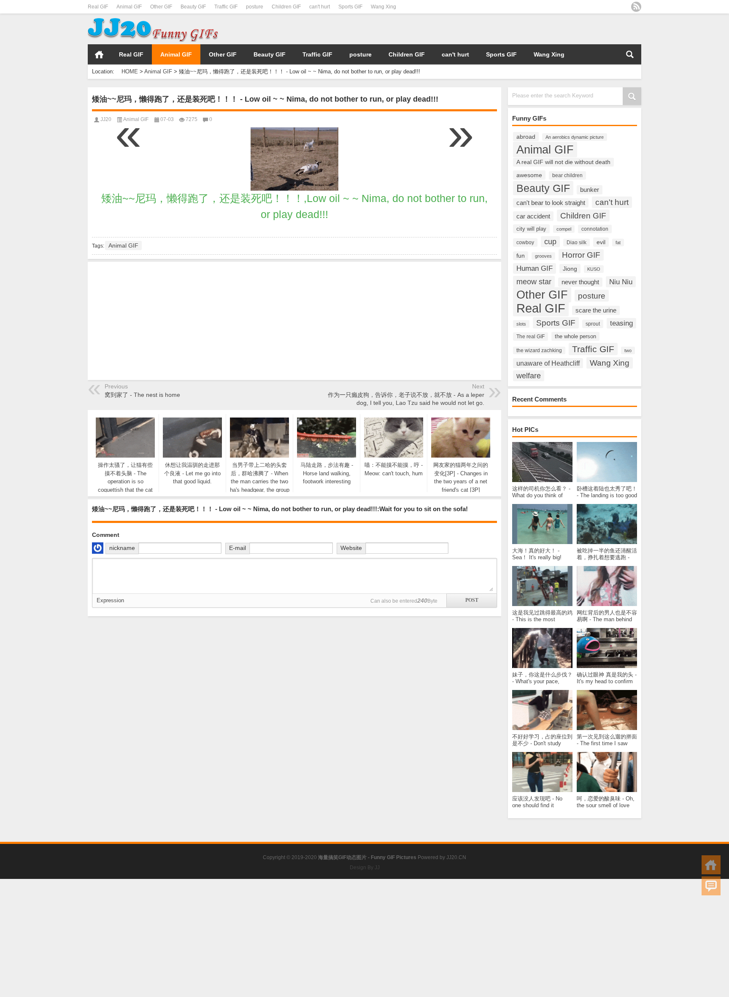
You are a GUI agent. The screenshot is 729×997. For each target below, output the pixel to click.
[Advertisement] (542, 29)
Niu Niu (620, 282)
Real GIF (98, 7)
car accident (533, 216)
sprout (593, 324)
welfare (528, 376)
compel (563, 229)
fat (618, 242)
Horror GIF (581, 255)
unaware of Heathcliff (548, 363)
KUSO (593, 269)
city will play (531, 229)
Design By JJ (365, 867)
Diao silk (576, 242)
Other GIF (161, 7)
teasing (621, 323)
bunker (589, 189)
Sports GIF (350, 7)
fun (520, 256)
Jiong (570, 268)
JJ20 (105, 119)
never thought (580, 282)
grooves (543, 256)
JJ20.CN (456, 857)
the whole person (575, 336)
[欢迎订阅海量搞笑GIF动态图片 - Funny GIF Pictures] (636, 7)
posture (254, 7)
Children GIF (286, 7)
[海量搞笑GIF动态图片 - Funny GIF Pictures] (153, 19)
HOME (99, 54)
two (628, 350)
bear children (567, 175)
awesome (529, 175)
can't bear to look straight (550, 202)
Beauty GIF (193, 7)
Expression (110, 600)
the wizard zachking (539, 350)
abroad (525, 136)
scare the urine (595, 310)
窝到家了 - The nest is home (142, 394)
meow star (533, 281)
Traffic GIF (226, 7)
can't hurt (319, 7)
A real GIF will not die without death (563, 162)
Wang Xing (383, 7)
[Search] (629, 54)
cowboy (525, 242)
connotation (594, 229)
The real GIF (530, 337)
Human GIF (534, 268)
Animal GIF (129, 7)
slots (521, 323)
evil (601, 242)
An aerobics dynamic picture (574, 137)
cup (550, 241)
